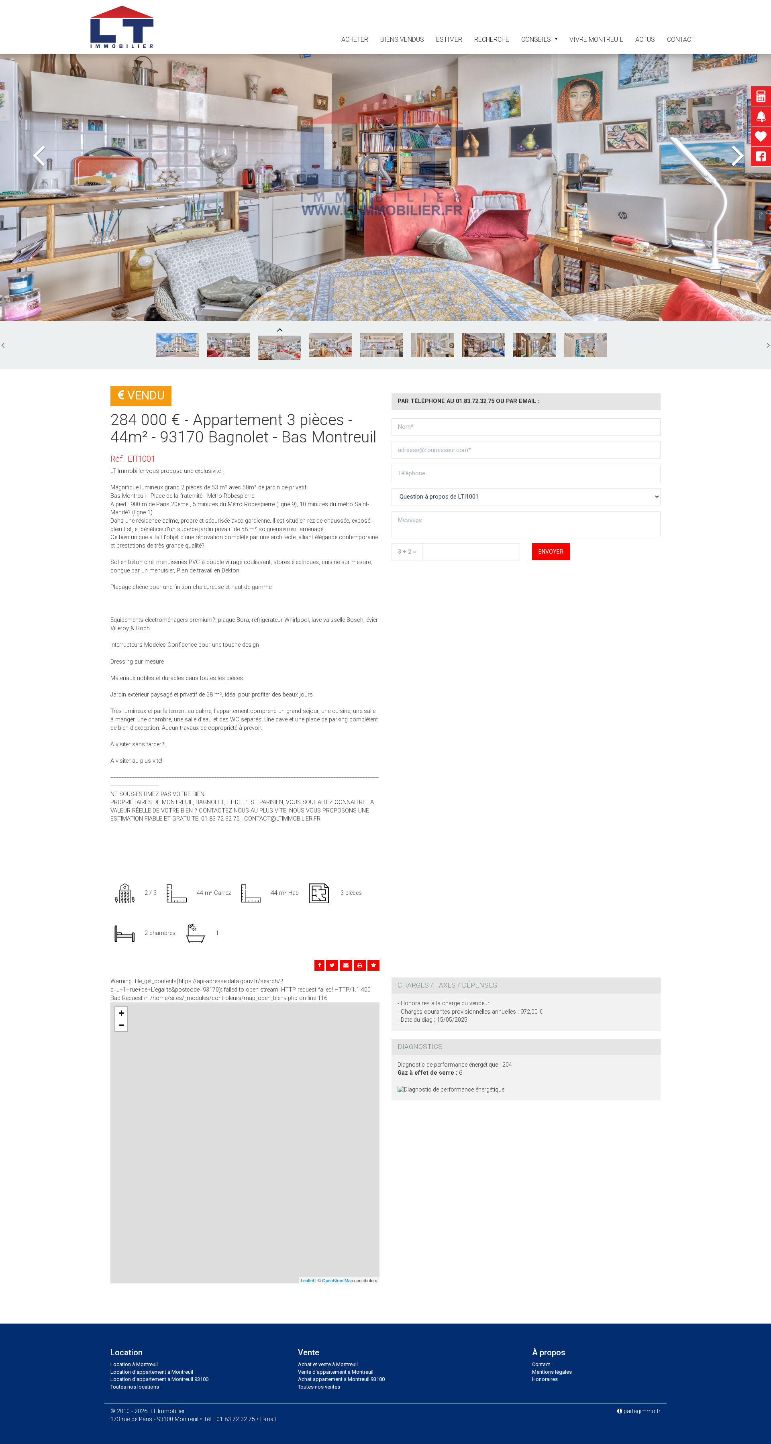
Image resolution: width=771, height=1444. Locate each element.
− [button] (121, 1025)
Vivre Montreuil (596, 39)
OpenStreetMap (337, 1280)
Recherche (491, 39)
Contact (541, 1364)
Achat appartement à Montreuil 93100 (341, 1379)
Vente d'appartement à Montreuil (335, 1372)
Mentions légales (552, 1372)
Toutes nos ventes (319, 1387)
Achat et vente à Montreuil (328, 1364)
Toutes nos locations (134, 1387)
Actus (645, 39)
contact (681, 39)
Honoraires (545, 1379)
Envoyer (550, 551)
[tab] (526, 986)
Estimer (449, 39)
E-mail (268, 1419)
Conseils (536, 39)
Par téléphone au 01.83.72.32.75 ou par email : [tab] (468, 401)
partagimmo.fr (641, 1411)
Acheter (354, 39)
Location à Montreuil (134, 1364)
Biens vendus (402, 39)
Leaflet (307, 1280)
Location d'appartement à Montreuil (151, 1372)
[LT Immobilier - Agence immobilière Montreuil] (121, 26)
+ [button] (121, 1013)
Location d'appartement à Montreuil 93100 (159, 1379)
